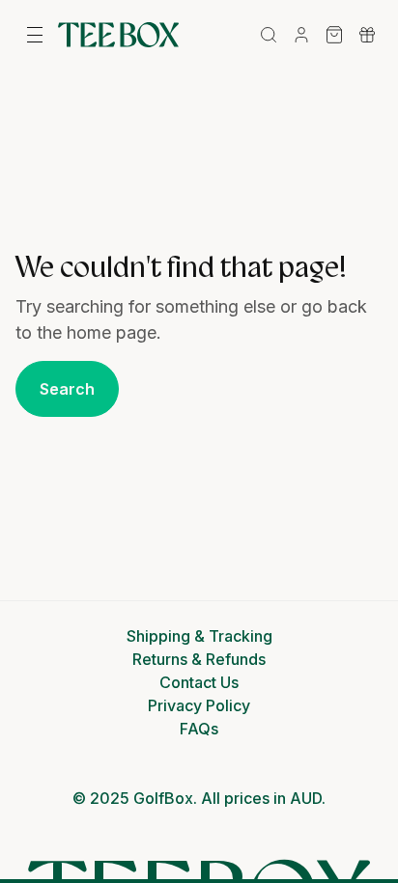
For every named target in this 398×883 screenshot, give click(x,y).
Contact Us (199, 682)
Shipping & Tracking (199, 636)
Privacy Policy (199, 705)
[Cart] (334, 34)
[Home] (118, 34)
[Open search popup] (268, 34)
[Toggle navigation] (34, 34)
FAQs (199, 728)
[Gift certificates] (367, 34)
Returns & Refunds (199, 659)
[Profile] (301, 34)
